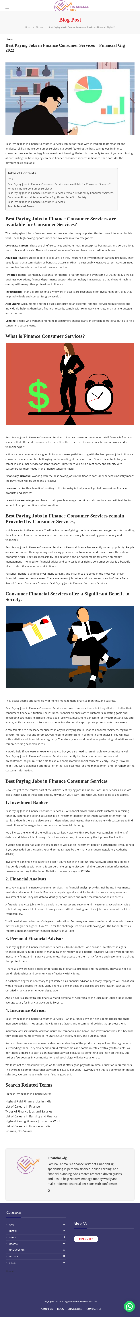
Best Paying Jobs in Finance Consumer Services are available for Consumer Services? (58, 184)
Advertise (75, 1309)
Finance (39, 27)
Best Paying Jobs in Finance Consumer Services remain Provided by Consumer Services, (60, 193)
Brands (37, 1231)
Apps (37, 1224)
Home (28, 27)
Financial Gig (37, 1250)
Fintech (37, 1256)
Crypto (37, 1237)
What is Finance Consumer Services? (29, 188)
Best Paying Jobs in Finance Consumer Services (36, 202)
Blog (60, 1309)
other (37, 1262)
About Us (47, 1309)
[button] (129, 1306)
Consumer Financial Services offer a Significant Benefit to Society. (47, 197)
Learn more (86, 1239)
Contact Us (93, 1309)
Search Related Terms (20, 206)
